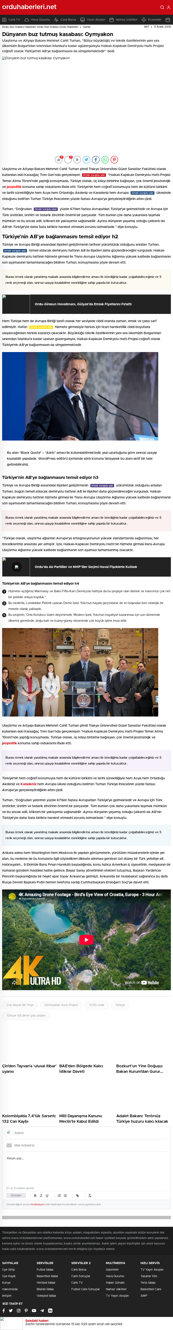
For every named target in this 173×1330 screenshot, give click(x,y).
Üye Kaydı (8, 1276)
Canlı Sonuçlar (80, 1276)
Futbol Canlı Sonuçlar (85, 1289)
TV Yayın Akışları (117, 1295)
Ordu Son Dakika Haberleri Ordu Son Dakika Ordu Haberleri (40, 27)
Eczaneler (154, 19)
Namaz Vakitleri (126, 19)
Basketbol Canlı (151, 1289)
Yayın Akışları (96, 19)
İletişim (6, 1295)
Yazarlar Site (149, 1276)
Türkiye (120, 1005)
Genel (86, 27)
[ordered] (59, 1195)
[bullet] (65, 1195)
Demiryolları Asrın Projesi (61, 1005)
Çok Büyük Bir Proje (20, 1005)
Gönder (16, 1195)
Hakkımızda (10, 1289)
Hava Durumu (40, 19)
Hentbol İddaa (46, 1282)
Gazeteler (112, 1269)
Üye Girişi (8, 1269)
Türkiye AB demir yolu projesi (26, 1015)
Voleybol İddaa (46, 1295)
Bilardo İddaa (45, 1289)
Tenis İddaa (148, 1282)
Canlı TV (14, 19)
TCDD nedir (96, 1005)
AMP (144, 1295)
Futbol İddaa (45, 1269)
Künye (6, 1282)
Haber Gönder (115, 1282)
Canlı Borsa (68, 19)
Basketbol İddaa (47, 1276)
